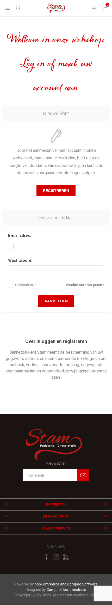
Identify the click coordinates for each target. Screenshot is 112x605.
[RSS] (66, 557)
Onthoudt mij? (25, 285)
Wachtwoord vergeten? (85, 285)
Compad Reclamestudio (66, 590)
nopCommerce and (51, 584)
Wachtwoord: (20, 260)
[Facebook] (46, 557)
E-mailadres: (19, 235)
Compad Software (82, 584)
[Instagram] (56, 557)
